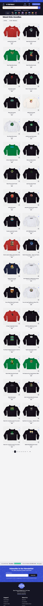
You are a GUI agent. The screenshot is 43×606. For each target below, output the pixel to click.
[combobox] (20, 7)
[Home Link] (10, 4)
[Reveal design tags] (19, 39)
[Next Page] (30, 452)
